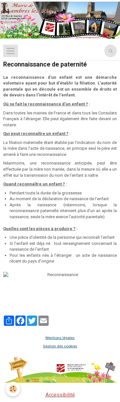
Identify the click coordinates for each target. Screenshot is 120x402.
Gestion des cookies (60, 346)
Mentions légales (60, 337)
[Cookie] (13, 389)
